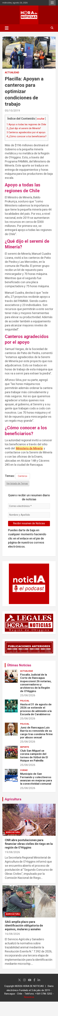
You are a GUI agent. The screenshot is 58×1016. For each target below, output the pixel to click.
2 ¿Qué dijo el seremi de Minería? (24, 128)
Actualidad (12, 72)
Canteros (22, 476)
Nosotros (29, 997)
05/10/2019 (12, 110)
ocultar (40, 118)
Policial (24, 701)
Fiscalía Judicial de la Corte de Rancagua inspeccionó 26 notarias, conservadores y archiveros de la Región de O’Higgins (35, 683)
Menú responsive (52, 3)
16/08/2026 (12, 933)
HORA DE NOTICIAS (33, 986)
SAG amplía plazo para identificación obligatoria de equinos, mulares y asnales (24, 925)
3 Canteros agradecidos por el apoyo (26, 132)
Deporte (24, 747)
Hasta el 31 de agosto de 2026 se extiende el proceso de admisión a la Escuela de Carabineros (36, 709)
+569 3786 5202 (43, 993)
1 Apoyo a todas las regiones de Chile (26, 124)
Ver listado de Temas (17, 483)
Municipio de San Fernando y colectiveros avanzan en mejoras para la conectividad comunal (36, 778)
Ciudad (24, 770)
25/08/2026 (27, 695)
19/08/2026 (12, 852)
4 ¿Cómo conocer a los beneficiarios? (26, 136)
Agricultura (13, 799)
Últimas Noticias (19, 665)
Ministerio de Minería (29, 448)
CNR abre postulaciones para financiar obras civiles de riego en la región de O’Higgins (29, 843)
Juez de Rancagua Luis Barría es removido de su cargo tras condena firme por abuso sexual (36, 732)
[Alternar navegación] (6, 28)
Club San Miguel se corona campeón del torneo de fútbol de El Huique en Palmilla (34, 755)
